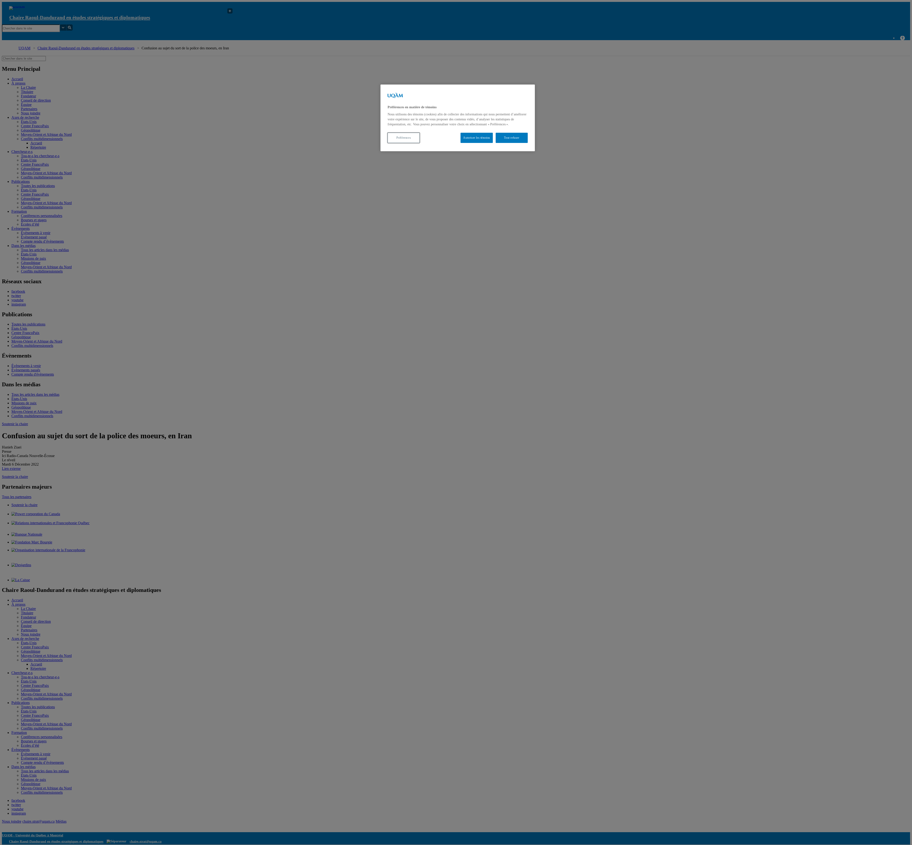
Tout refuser (511, 137)
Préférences (403, 137)
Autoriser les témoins (476, 137)
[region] (457, 118)
